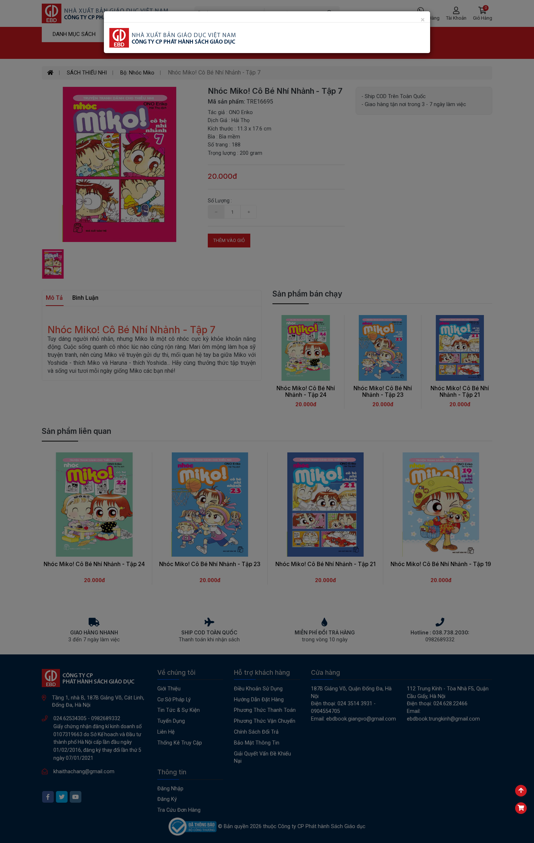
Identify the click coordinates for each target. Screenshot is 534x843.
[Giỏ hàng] (521, 808)
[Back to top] (521, 790)
